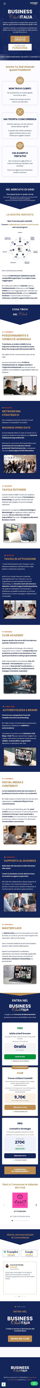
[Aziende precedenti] (4, 1205)
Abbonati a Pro (20, 1156)
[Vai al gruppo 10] (27, 1220)
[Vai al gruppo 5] (19, 1220)
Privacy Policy (32, 1377)
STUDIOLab (28, 1380)
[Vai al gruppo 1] (12, 1220)
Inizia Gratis (20, 1057)
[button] (4, 1278)
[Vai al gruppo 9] (26, 1220)
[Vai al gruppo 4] (17, 1220)
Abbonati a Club (20, 1107)
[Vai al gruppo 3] (15, 1220)
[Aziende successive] (36, 1205)
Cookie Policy (13, 1380)
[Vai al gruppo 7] (22, 1220)
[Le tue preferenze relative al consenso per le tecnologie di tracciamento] (4, 1384)
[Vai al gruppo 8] (24, 1220)
